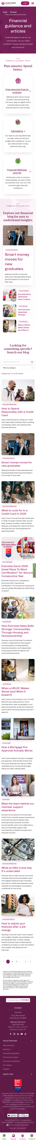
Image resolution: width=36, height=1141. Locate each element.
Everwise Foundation (11, 1061)
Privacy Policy (26, 1120)
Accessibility (21, 1128)
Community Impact (10, 1057)
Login (25, 3)
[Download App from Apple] (12, 1115)
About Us (6, 1049)
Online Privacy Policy (12, 1120)
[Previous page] (3, 961)
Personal (13, 12)
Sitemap (12, 1128)
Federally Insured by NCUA (23, 1122)
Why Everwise (8, 1045)
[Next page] (30, 961)
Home (5, 12)
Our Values (7, 1065)
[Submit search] (32, 362)
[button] (34, 570)
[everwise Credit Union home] (8, 3)
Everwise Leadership (11, 1053)
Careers (6, 1069)
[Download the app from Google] (23, 1115)
